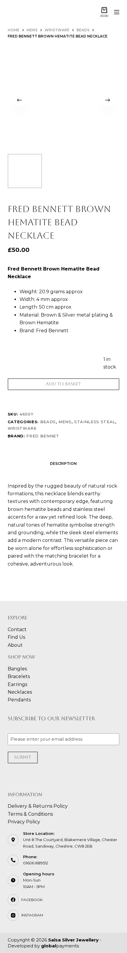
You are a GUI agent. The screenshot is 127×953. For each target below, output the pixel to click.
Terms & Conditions (30, 814)
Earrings (17, 684)
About (15, 645)
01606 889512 (35, 863)
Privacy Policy (24, 822)
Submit (22, 757)
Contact (17, 629)
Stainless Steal (94, 421)
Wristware (22, 428)
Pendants (19, 700)
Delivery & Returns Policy (38, 806)
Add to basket (63, 383)
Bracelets (19, 676)
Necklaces (20, 692)
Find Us (16, 637)
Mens (64, 421)
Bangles (17, 669)
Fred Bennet (42, 436)
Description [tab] (63, 463)
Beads (48, 421)
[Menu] (116, 12)
